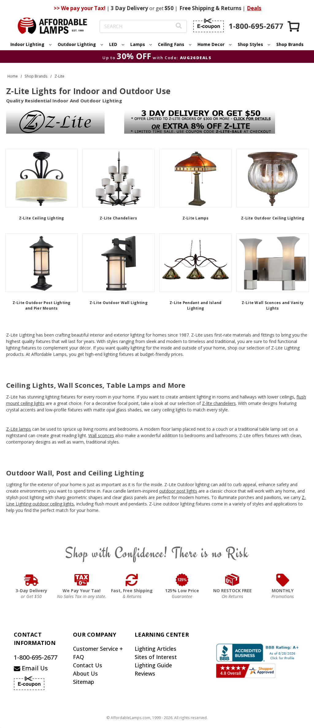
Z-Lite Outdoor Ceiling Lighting (272, 218)
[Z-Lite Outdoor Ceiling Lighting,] (272, 178)
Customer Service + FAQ (98, 653)
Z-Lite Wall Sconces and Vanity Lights (273, 305)
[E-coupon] (208, 25)
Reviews (145, 673)
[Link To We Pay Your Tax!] (81, 580)
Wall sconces (101, 435)
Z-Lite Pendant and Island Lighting (195, 305)
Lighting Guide (153, 665)
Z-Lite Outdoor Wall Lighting (118, 302)
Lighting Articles (155, 648)
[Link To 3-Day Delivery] (31, 580)
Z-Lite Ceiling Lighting (41, 218)
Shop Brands (290, 44)
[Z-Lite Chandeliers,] (118, 178)
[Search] (179, 26)
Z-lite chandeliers (219, 403)
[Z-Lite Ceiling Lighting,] (41, 178)
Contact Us (87, 665)
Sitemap (83, 681)
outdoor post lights (178, 491)
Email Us (34, 668)
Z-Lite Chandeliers (118, 218)
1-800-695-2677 (35, 657)
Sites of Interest (156, 657)
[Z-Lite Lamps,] (195, 178)
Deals (254, 8)
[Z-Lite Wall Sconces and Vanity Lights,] (272, 263)
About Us (85, 673)
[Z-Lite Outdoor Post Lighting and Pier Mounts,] (41, 263)
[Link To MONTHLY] (282, 580)
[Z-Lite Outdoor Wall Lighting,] (118, 263)
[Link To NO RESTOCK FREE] (232, 580)
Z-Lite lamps (18, 429)
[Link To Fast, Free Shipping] (132, 580)
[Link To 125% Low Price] (182, 580)
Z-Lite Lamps (195, 218)
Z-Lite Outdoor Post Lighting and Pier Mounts (42, 305)
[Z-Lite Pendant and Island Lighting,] (195, 263)
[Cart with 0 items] (294, 26)
